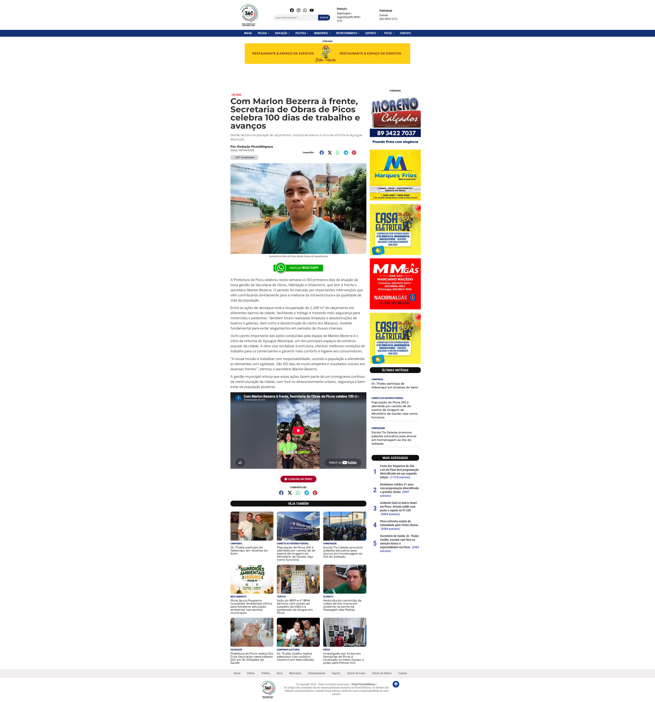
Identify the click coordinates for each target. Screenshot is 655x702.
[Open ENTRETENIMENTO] (359, 33)
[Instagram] (298, 10)
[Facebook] (292, 10)
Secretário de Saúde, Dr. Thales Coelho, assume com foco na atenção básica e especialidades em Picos (399, 541)
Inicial (237, 673)
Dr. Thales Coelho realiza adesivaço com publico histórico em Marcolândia (295, 656)
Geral (279, 673)
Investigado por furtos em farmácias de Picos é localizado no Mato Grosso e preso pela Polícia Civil (343, 658)
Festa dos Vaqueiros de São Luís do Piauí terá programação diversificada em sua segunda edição (399, 471)
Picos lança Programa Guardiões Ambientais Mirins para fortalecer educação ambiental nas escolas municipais (251, 606)
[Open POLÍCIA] (269, 33)
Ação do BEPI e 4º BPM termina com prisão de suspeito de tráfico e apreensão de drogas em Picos (295, 606)
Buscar (324, 17)
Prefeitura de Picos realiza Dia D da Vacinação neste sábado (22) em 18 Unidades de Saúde (251, 658)
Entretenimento (316, 673)
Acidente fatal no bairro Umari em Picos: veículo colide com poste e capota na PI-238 (398, 506)
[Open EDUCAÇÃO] (289, 33)
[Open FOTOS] (394, 33)
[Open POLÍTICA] (308, 33)
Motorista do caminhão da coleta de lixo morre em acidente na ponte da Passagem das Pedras (342, 605)
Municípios (295, 673)
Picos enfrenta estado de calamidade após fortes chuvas (399, 523)
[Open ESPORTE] (378, 33)
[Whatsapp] (305, 10)
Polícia (251, 673)
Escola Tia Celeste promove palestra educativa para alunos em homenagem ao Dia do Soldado (342, 552)
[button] (322, 152)
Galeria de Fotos (356, 673)
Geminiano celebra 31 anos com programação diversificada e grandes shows (399, 488)
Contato (402, 673)
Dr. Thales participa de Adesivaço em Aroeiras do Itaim (249, 550)
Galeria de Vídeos (381, 673)
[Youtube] (312, 10)
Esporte (336, 673)
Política (265, 673)
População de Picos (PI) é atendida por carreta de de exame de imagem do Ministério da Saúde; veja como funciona (296, 553)
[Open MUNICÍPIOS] (330, 33)
